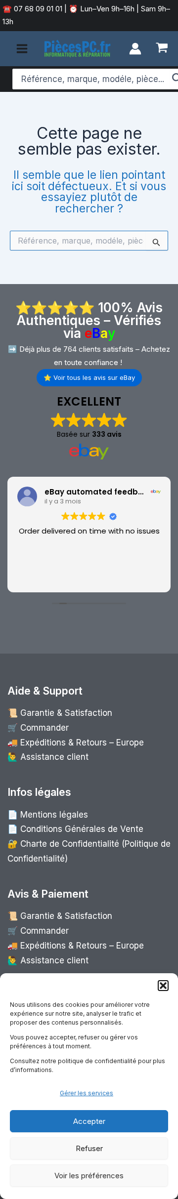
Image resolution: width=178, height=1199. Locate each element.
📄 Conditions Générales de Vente (75, 829)
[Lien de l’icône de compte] (135, 48)
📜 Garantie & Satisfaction (59, 713)
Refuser (89, 1148)
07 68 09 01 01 (37, 8)
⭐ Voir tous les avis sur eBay (89, 377)
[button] (163, 986)
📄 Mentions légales (47, 815)
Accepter (89, 1121)
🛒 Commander (38, 728)
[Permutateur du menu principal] (22, 49)
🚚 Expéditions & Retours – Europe (75, 742)
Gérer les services (86, 1093)
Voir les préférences (89, 1175)
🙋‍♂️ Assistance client (48, 757)
